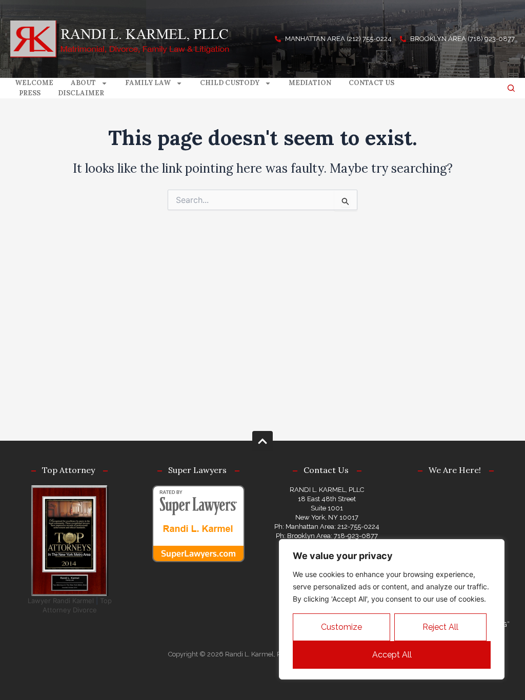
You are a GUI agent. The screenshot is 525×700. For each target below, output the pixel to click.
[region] (391, 609)
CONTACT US (371, 82)
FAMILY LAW (148, 82)
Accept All (392, 655)
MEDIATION (310, 82)
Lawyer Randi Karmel (61, 600)
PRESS (30, 93)
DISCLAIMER (81, 93)
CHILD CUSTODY (229, 82)
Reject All (440, 627)
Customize (341, 627)
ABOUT (83, 82)
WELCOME (34, 82)
